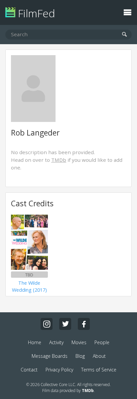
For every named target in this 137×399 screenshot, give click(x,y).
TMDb (58, 159)
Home (34, 342)
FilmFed (35, 13)
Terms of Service (98, 369)
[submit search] (124, 35)
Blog (80, 356)
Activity (56, 342)
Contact (29, 369)
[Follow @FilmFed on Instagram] (47, 324)
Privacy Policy (59, 369)
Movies (78, 342)
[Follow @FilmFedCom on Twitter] (65, 324)
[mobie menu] (127, 11)
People (101, 342)
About (99, 356)
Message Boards (50, 356)
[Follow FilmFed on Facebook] (84, 324)
